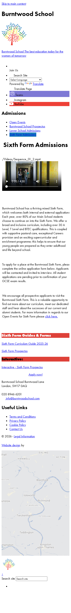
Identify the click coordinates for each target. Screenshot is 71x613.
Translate (38, 84)
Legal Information (24, 436)
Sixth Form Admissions (22, 135)
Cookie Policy (17, 425)
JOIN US (19, 66)
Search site (8, 578)
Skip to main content (14, 4)
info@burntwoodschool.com (22, 398)
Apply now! (36, 374)
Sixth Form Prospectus (15, 351)
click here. (51, 316)
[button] (11, 74)
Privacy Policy (17, 421)
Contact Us (16, 429)
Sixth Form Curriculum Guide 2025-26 (25, 344)
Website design (11, 445)
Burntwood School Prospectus (27, 126)
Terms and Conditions (22, 416)
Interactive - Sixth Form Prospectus (22, 367)
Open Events (17, 122)
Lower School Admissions (24, 130)
